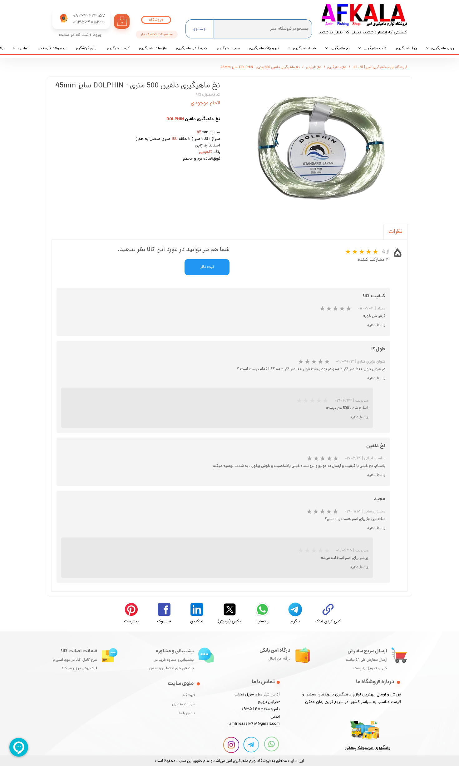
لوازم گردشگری (86, 48)
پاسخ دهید (376, 325)
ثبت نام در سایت (73, 35)
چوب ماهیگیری (442, 48)
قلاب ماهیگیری (375, 48)
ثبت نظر (207, 267)
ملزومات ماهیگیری (153, 48)
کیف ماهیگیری (118, 48)
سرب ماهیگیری (228, 48)
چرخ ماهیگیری (406, 48)
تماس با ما (20, 48)
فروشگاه (189, 695)
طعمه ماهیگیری (304, 48)
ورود (97, 35)
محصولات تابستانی (52, 48)
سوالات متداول (183, 704)
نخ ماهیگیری (339, 48)
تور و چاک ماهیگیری (264, 48)
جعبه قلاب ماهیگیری (191, 48)
